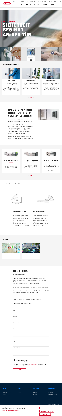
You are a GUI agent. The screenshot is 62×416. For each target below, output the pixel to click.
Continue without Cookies (47, 411)
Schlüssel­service (32, 1)
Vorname (15, 316)
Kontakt (19, 392)
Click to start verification (22, 360)
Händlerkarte (53, 1)
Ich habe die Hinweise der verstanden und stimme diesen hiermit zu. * (31, 365)
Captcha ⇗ (25, 361)
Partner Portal (43, 1)
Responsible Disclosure (53, 402)
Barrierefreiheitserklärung (53, 404)
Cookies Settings (45, 408)
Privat (21, 4)
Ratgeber (45, 4)
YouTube (35, 394)
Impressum (50, 392)
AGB (49, 399)
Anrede (14, 310)
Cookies (49, 397)
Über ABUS (36, 4)
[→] (33, 97)
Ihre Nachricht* (17, 347)
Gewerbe (28, 4)
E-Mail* (15, 335)
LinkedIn (35, 397)
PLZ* (14, 341)
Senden (19, 369)
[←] (28, 97)
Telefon (14, 328)
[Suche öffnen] (58, 5)
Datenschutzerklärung (33, 364)
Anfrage (22, 1)
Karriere (14, 1)
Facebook (35, 392)
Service (53, 4)
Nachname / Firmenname (19, 322)
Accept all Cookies (45, 414)
